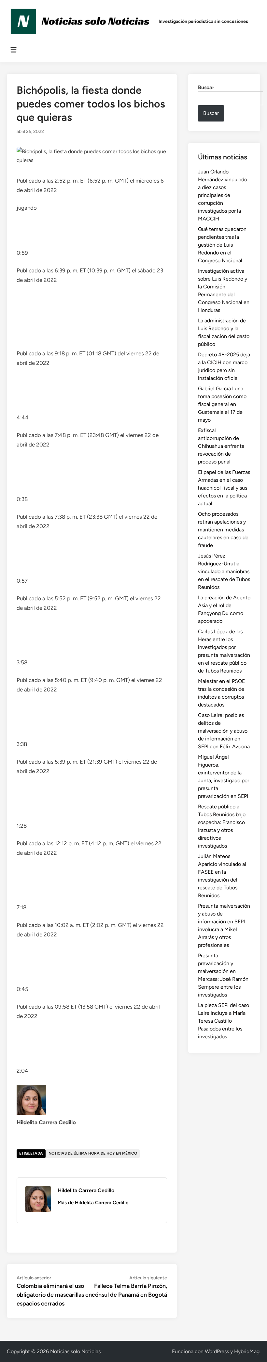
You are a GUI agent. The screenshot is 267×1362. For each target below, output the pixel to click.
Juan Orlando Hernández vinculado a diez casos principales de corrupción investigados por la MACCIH (222, 195)
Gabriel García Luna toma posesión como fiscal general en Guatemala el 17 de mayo (222, 404)
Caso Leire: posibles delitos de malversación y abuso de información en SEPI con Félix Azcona (224, 731)
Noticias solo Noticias (75, 1351)
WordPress (217, 1351)
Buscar (206, 87)
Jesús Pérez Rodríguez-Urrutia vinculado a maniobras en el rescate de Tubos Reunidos (224, 571)
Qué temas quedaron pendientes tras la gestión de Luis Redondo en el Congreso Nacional (222, 245)
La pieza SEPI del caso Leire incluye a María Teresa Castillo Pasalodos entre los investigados (223, 1021)
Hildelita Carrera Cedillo (86, 1190)
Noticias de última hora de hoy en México (93, 1153)
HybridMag (247, 1351)
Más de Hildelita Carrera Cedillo (93, 1203)
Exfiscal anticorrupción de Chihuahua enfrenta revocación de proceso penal (221, 446)
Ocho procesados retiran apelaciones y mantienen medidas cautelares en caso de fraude (223, 529)
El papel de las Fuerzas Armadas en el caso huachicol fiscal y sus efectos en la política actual (224, 488)
